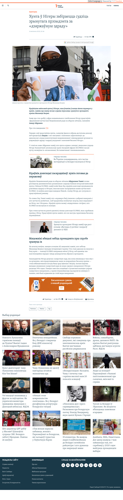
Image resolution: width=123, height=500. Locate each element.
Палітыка (33, 12)
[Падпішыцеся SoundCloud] (86, 465)
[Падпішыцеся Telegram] (95, 465)
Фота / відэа (6, 479)
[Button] (77, 37)
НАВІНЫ (116, 6)
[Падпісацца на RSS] (100, 465)
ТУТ (61, 288)
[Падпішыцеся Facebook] (68, 465)
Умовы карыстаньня (39, 482)
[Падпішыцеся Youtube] (77, 465)
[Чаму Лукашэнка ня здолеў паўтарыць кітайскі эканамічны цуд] (46, 358)
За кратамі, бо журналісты (11, 482)
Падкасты (5, 468)
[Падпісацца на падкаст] (81, 465)
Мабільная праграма (39, 471)
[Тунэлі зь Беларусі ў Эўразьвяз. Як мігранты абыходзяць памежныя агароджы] (107, 393)
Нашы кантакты (37, 479)
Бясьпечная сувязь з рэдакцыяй (42, 475)
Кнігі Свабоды (7, 471)
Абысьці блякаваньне (39, 468)
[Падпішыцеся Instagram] (90, 465)
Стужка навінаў (7, 464)
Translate (118, 1)
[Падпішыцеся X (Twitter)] (72, 465)
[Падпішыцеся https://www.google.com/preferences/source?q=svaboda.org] (63, 465)
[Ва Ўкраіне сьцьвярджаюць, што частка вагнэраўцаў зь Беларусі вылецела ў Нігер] (41, 162)
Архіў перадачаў (8, 475)
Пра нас (34, 464)
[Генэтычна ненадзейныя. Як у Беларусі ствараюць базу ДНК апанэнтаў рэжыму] (46, 327)
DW (47, 128)
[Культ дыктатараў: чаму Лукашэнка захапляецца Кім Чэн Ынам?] (16, 358)
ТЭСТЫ (109, 6)
